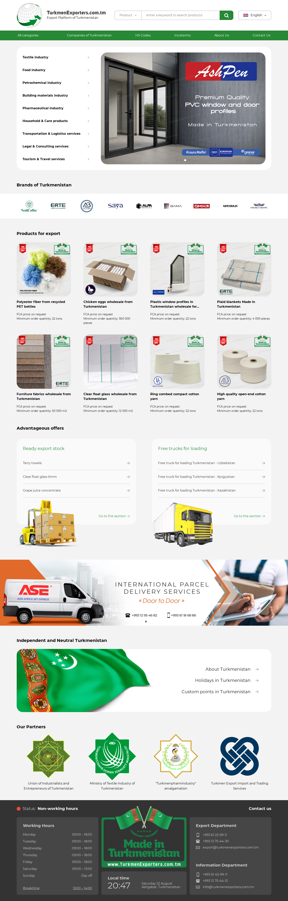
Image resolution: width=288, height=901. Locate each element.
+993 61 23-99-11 (215, 835)
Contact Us (261, 35)
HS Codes (143, 35)
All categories (28, 35)
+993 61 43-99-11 (215, 874)
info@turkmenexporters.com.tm (228, 887)
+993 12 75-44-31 (215, 881)
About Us (221, 35)
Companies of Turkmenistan (89, 35)
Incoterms (182, 35)
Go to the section (112, 516)
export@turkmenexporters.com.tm (231, 847)
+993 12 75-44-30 (216, 841)
